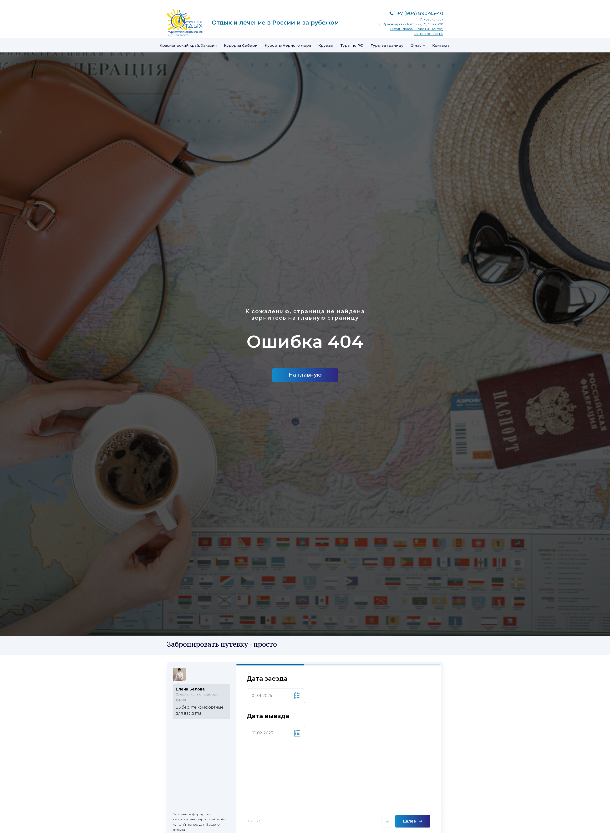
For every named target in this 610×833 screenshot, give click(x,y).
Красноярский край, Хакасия (188, 45)
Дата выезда (268, 716)
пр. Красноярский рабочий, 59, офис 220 (410, 24)
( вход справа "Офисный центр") (416, 29)
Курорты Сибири (241, 45)
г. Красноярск (431, 19)
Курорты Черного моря (288, 45)
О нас (416, 45)
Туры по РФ (352, 45)
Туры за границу (387, 45)
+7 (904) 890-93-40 (420, 13)
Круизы (325, 45)
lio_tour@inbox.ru (428, 34)
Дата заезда (267, 678)
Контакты (441, 45)
